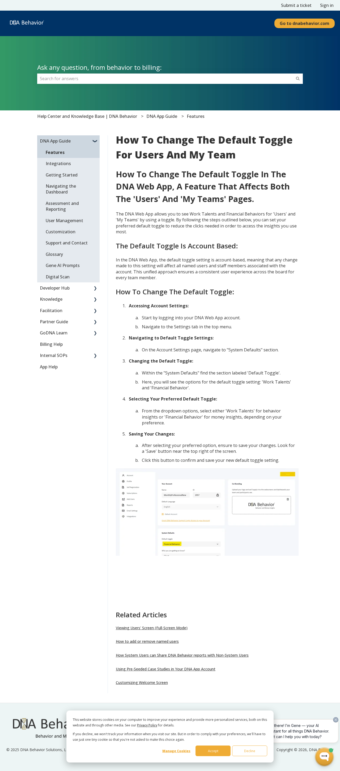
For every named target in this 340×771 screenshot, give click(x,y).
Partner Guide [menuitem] (54, 322)
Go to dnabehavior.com (304, 23)
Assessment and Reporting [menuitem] (62, 206)
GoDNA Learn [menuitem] (53, 333)
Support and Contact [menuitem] (67, 243)
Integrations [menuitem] (58, 163)
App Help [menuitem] (49, 367)
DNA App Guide (161, 116)
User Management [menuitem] (64, 220)
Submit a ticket (296, 5)
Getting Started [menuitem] (62, 175)
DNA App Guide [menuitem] (55, 141)
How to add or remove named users (147, 641)
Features (196, 116)
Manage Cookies (176, 751)
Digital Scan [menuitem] (58, 277)
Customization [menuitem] (60, 232)
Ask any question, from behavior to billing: (99, 67)
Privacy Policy (147, 725)
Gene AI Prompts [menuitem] (63, 265)
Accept (213, 751)
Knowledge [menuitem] (51, 299)
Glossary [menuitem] (54, 254)
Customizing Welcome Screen (142, 682)
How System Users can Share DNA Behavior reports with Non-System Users (182, 655)
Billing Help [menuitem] (51, 344)
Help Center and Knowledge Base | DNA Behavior (87, 116)
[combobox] (165, 79)
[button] (95, 141)
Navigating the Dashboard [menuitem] (61, 189)
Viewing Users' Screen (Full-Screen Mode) (152, 627)
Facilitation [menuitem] (51, 310)
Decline (249, 751)
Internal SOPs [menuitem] (53, 355)
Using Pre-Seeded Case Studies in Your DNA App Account (165, 668)
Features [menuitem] (55, 152)
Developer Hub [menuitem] (55, 288)
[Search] (298, 79)
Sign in (327, 5)
